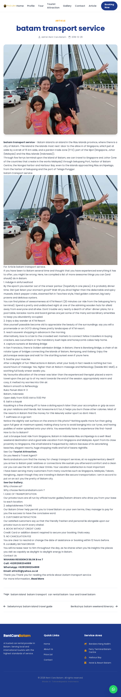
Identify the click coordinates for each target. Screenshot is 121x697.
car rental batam (58, 594)
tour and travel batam (82, 594)
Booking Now (109, 6)
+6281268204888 (20, 563)
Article (92, 6)
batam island (18, 594)
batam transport (37, 594)
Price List (48, 654)
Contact (80, 6)
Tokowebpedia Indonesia (65, 681)
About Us (48, 649)
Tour (41, 6)
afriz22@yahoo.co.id (25, 571)
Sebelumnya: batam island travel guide (29, 606)
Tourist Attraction (53, 5)
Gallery (67, 6)
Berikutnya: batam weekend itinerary (92, 606)
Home (20, 6)
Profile (31, 6)
